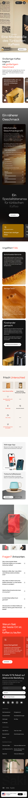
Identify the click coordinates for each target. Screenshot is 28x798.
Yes (20, 794)
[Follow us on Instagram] (17, 702)
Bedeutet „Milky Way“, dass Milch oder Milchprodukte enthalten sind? (11, 572)
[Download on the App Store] (3, 702)
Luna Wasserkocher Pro (7, 749)
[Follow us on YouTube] (21, 702)
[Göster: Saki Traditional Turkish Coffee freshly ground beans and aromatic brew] (5, 547)
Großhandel (4, 722)
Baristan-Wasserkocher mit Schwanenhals (19, 749)
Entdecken (7, 467)
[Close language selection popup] (24, 794)
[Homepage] (3, 2)
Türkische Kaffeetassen (19, 753)
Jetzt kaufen (21, 49)
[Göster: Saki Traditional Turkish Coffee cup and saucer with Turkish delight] (22, 547)
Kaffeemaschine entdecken (11, 344)
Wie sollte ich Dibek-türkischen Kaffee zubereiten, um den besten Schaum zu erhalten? (12, 582)
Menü (18, 2)
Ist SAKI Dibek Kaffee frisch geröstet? (10, 599)
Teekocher (4, 753)
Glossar (4, 737)
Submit (24, 688)
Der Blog (16, 719)
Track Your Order (17, 730)
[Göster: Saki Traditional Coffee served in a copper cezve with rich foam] (14, 547)
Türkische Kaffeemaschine (19, 745)
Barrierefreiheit (5, 734)
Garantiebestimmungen (19, 715)
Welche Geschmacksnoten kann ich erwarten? (11, 591)
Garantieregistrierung (19, 734)
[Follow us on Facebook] (12, 702)
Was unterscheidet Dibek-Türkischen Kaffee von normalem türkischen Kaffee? (11, 563)
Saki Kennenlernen (6, 712)
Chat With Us (5, 730)
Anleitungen (4, 719)
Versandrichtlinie (6, 715)
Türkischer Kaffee (6, 745)
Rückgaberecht (17, 712)
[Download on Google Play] (8, 702)
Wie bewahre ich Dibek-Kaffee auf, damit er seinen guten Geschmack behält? (12, 607)
